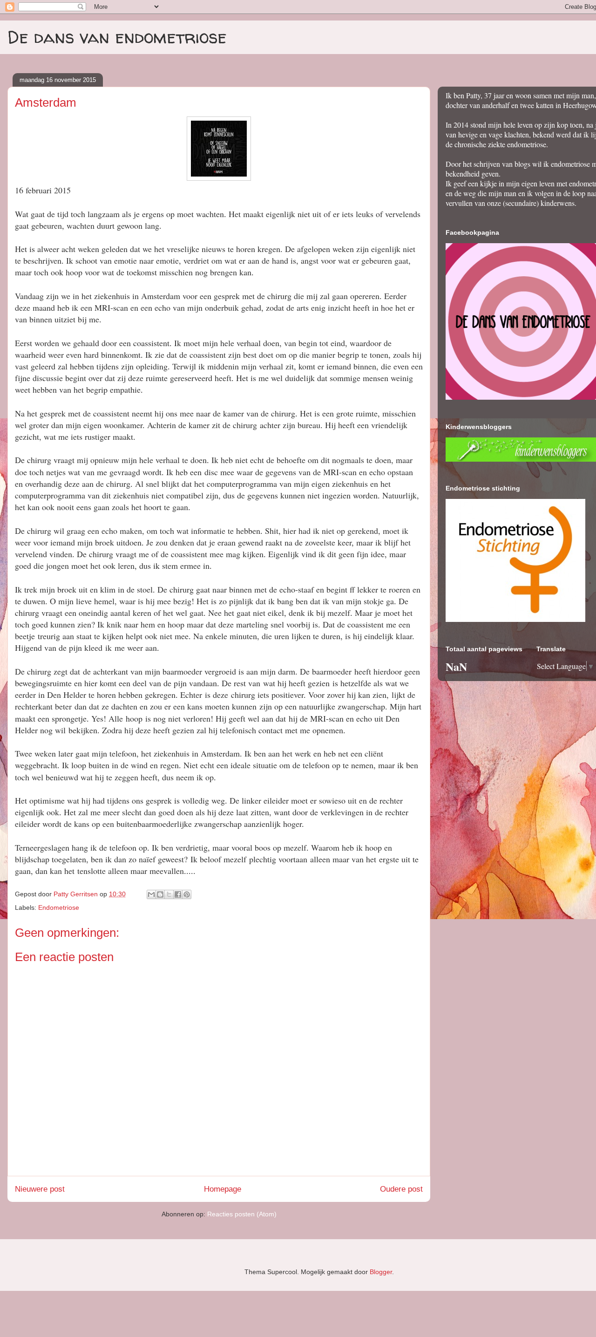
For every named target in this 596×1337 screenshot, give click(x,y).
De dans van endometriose (117, 37)
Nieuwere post (40, 1189)
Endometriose (58, 907)
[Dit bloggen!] (160, 894)
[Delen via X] (169, 894)
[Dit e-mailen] (151, 894)
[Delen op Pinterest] (186, 894)
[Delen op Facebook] (178, 894)
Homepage (222, 1189)
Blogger (381, 1272)
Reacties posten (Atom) (242, 1214)
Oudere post (401, 1189)
